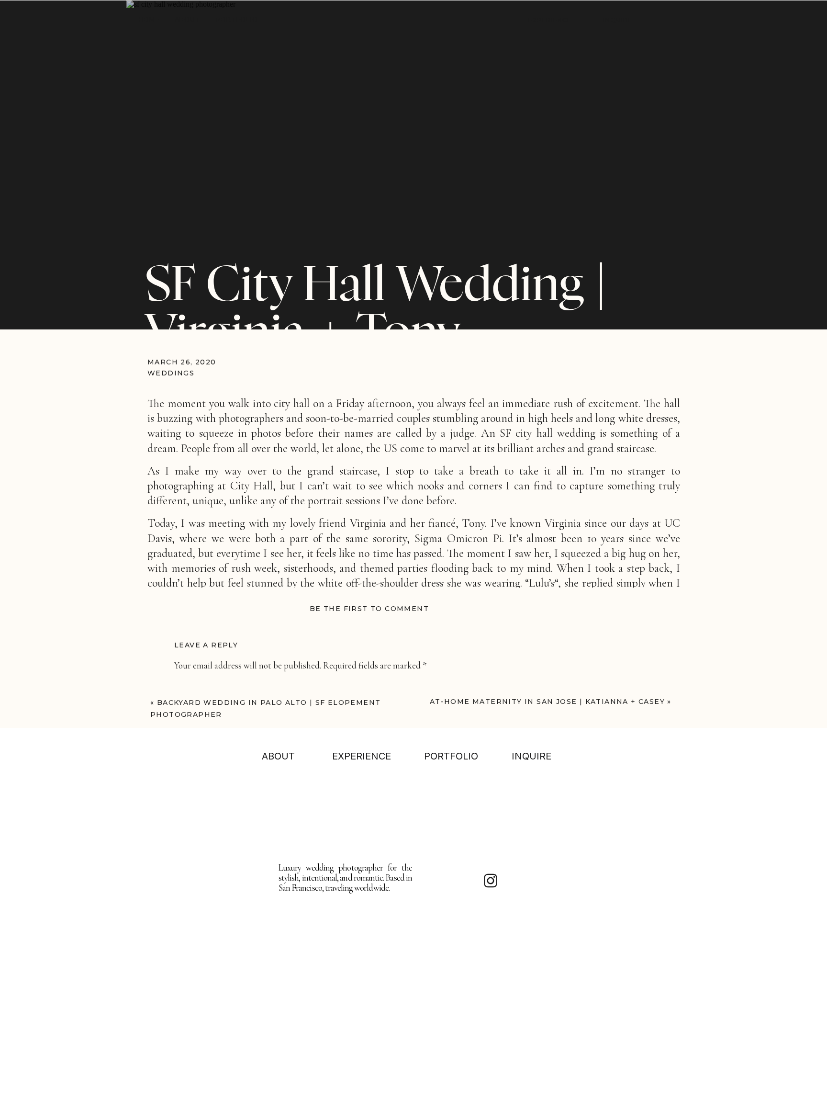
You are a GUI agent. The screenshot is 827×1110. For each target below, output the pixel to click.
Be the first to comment (369, 608)
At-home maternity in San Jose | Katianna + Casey (547, 701)
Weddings (170, 373)
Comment (195, 685)
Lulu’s (542, 583)
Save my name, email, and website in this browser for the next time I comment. (315, 920)
